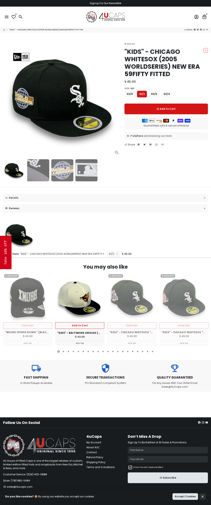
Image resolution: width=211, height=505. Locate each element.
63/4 (167, 94)
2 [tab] (63, 351)
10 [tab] (103, 351)
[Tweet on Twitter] (198, 29)
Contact (91, 452)
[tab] (105, 198)
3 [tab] (68, 351)
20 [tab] (152, 351)
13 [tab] (118, 351)
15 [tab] (128, 351)
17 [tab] (137, 351)
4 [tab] (73, 351)
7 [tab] (88, 351)
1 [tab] (58, 351)
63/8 (130, 94)
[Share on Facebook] (195, 29)
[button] (6, 252)
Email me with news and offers (148, 467)
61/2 (142, 94)
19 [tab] (147, 351)
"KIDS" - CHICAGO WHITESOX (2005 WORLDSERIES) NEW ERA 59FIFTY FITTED (46, 29)
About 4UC (93, 447)
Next (117, 98)
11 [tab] (108, 351)
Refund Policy (94, 457)
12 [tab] (113, 351)
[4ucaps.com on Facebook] (199, 422)
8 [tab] (93, 351)
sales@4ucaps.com (18, 486)
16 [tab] (132, 351)
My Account (93, 442)
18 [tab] (142, 351)
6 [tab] (83, 351)
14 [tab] (123, 351)
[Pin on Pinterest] (201, 29)
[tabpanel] (27, 309)
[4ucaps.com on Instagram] (203, 422)
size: (129, 88)
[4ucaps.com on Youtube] (206, 422)
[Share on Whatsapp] (204, 29)
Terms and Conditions (100, 467)
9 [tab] (98, 351)
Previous (7, 310)
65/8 (154, 94)
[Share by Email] (207, 29)
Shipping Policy (96, 462)
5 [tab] (78, 351)
